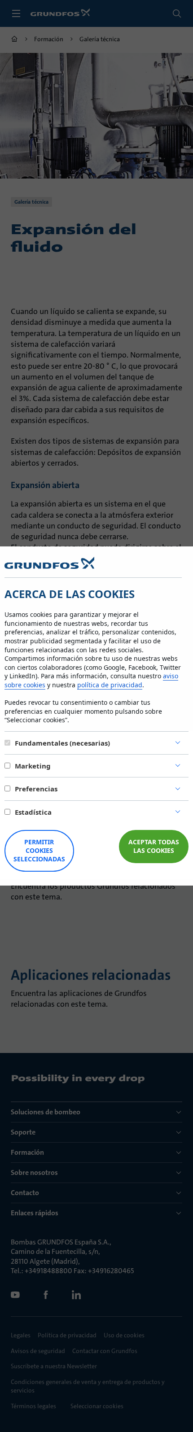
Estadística (33, 812)
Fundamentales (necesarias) (62, 742)
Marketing (33, 765)
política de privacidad (109, 685)
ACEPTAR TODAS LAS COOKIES (153, 846)
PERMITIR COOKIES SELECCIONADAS (39, 850)
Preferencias (36, 788)
